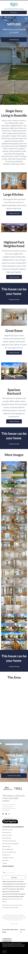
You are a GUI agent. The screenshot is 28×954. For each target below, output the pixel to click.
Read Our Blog (6, 846)
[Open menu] (26, 18)
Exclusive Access (6, 832)
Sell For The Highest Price (9, 852)
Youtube (4, 863)
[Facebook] (3, 814)
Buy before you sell (7, 829)
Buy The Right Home (7, 849)
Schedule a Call (6, 855)
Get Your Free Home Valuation (10, 843)
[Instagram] (9, 814)
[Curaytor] (10, 823)
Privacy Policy (14, 923)
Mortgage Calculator (8, 857)
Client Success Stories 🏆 (9, 841)
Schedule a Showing (14, 213)
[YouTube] (6, 814)
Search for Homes (7, 835)
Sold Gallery (5, 860)
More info (4, 947)
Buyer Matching (6, 838)
